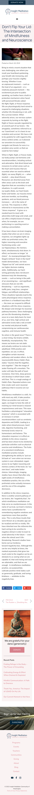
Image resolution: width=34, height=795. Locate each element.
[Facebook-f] (16, 777)
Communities (16, 755)
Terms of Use (11, 791)
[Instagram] (20, 777)
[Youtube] (12, 777)
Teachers (16, 751)
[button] (17, 18)
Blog (16, 767)
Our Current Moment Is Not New (17, 697)
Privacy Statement (21, 791)
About (16, 763)
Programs (16, 742)
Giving (16, 759)
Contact (16, 771)
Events (16, 746)
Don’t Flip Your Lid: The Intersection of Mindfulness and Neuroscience (17, 33)
